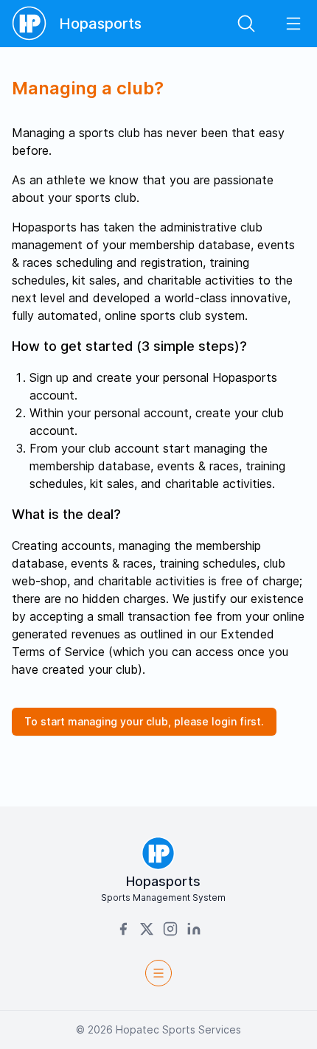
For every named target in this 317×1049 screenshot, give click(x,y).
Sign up (49, 377)
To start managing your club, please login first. (144, 721)
